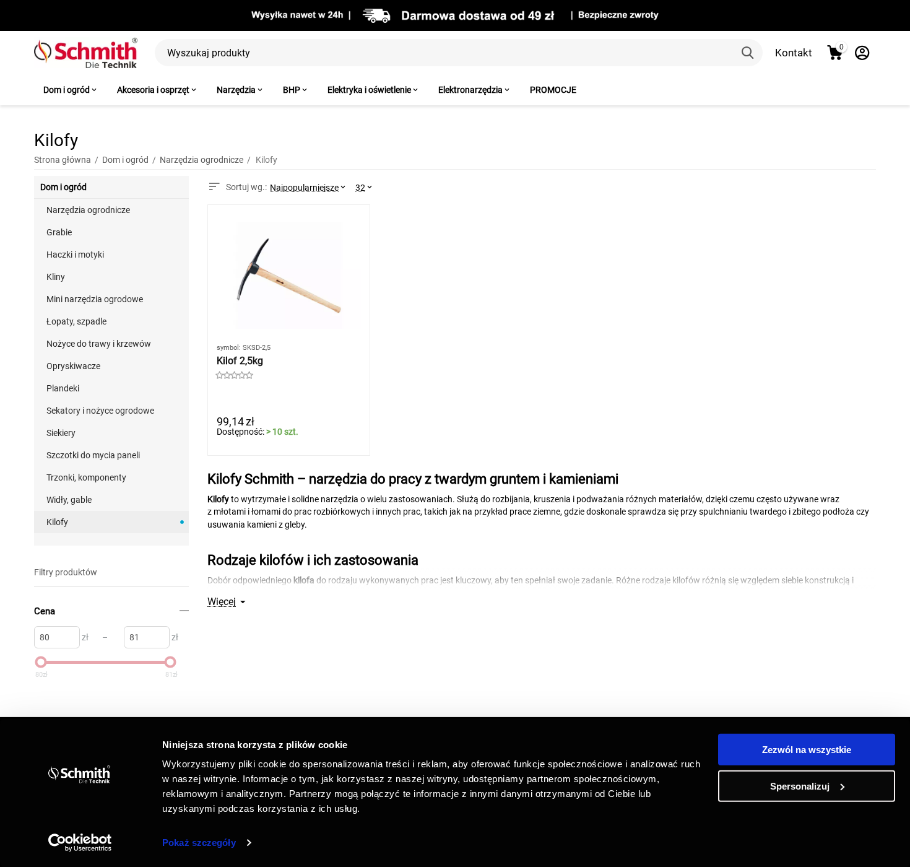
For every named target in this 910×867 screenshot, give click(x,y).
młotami (230, 511)
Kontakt (793, 52)
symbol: (229, 348)
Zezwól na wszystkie (806, 749)
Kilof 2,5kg (240, 361)
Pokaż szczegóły (199, 842)
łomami (265, 511)
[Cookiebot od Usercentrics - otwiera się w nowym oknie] (80, 843)
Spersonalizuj (800, 785)
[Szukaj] (749, 52)
